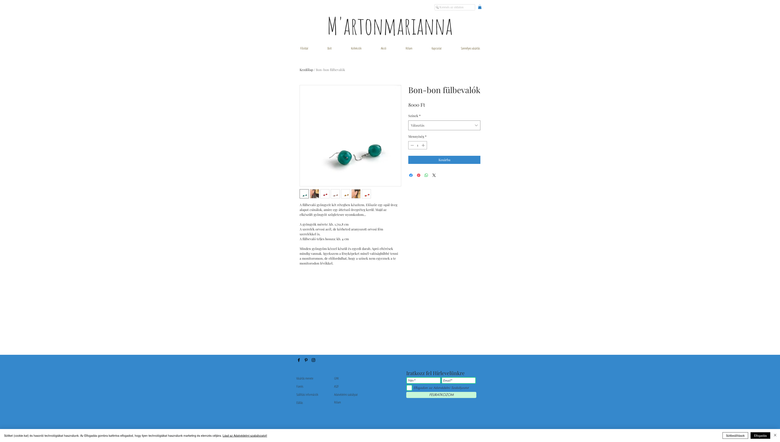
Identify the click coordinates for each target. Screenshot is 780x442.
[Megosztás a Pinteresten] (418, 175)
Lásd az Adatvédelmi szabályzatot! (245, 435)
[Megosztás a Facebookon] (410, 175)
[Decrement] (412, 145)
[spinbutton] (418, 145)
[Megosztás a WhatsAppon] (426, 175)
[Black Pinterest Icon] (306, 360)
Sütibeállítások (735, 435)
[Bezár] (775, 435)
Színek (414, 116)
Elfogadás (760, 435)
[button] (480, 7)
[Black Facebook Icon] (298, 360)
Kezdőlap (306, 70)
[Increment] (423, 145)
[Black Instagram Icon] (313, 360)
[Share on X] (434, 175)
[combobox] (444, 125)
